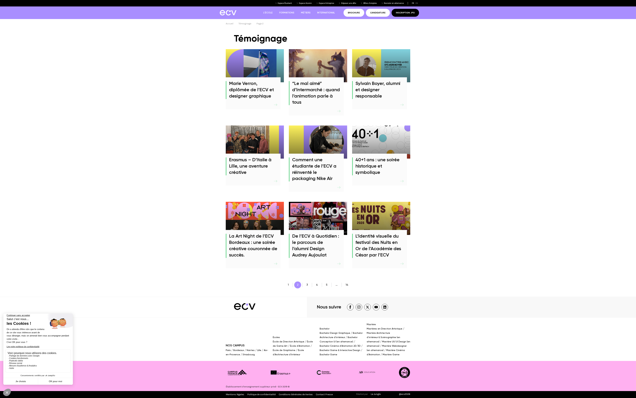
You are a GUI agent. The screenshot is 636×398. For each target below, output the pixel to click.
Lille (259, 350)
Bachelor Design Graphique (335, 333)
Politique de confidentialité (261, 394)
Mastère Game (391, 354)
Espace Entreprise (326, 3)
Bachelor (324, 329)
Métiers (306, 13)
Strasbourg (249, 354)
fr (413, 3)
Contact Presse (324, 394)
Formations (286, 13)
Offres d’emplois (370, 3)
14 (347, 285)
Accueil (229, 23)
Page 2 (260, 23)
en (417, 3)
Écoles (276, 337)
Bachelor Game (328, 354)
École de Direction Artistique (288, 342)
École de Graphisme (284, 350)
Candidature (378, 12)
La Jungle (376, 394)
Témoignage (244, 23)
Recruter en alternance (394, 3)
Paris (228, 350)
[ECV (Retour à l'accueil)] (228, 13)
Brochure (354, 12)
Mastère (371, 324)
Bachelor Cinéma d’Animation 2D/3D (340, 346)
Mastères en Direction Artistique (384, 329)
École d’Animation (300, 346)
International (326, 13)
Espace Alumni (305, 3)
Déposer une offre (348, 3)
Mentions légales (235, 394)
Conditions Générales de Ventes (296, 394)
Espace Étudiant (285, 3)
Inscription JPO (405, 12)
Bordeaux (238, 350)
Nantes (251, 350)
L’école (268, 13)
